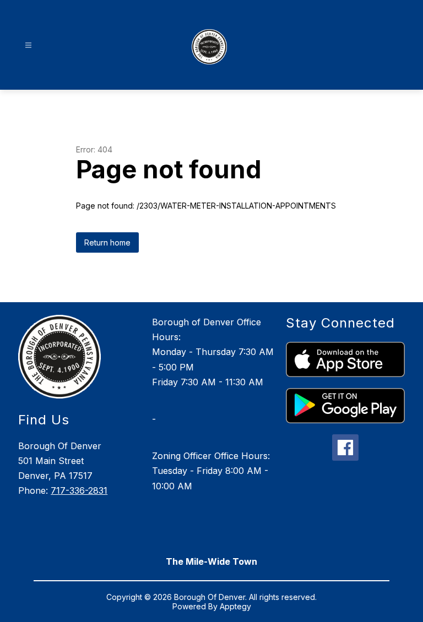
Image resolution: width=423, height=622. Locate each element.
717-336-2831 (79, 490)
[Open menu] (28, 45)
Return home (107, 242)
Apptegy (235, 606)
